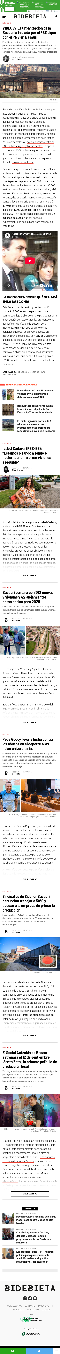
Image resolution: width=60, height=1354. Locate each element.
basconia (24, 372)
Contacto (30, 1306)
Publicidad (43, 1306)
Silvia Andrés (17, 470)
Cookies (46, 1309)
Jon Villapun (17, 59)
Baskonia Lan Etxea (22, 162)
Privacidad (33, 1309)
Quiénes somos (14, 1306)
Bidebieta (16, 621)
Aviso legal (18, 1309)
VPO (43, 372)
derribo (35, 372)
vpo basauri (10, 375)
